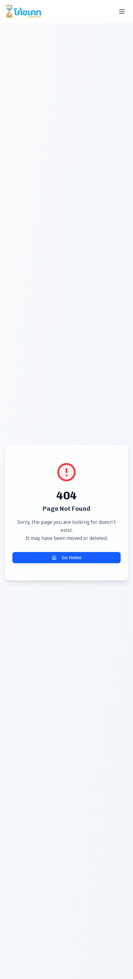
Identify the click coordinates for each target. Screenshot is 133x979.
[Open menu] (122, 11)
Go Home (71, 557)
